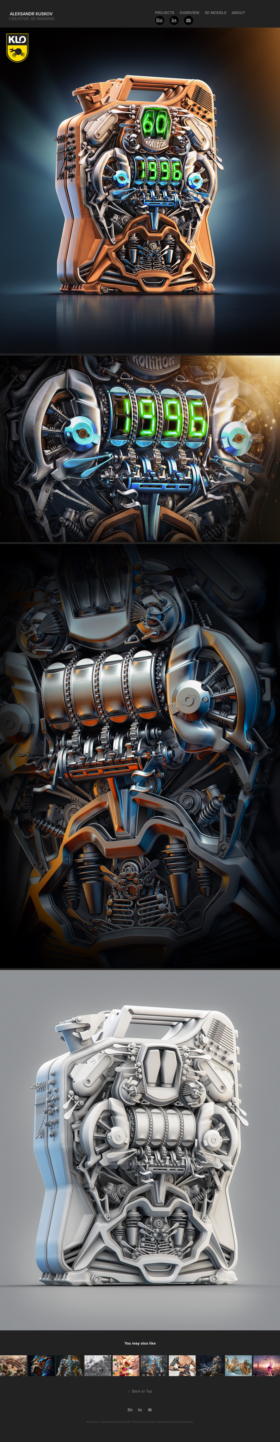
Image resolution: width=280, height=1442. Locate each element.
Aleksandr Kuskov (31, 14)
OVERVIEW (189, 12)
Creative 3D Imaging (31, 18)
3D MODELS (215, 12)
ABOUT (238, 12)
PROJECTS (164, 12)
